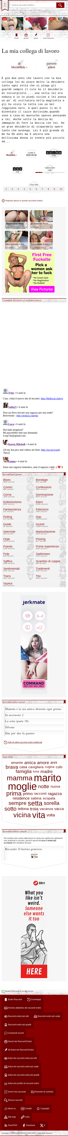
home (16, 38)
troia (34, 809)
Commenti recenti (15, 1033)
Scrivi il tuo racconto (16, 1092)
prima (14, 793)
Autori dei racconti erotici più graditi (23, 1075)
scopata (49, 798)
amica (30, 763)
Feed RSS (12, 1125)
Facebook (30, 1125)
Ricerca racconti (14, 1100)
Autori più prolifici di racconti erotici (23, 1083)
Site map (11, 1117)
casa (23, 767)
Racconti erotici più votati (48, 1016)
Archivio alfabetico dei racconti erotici (24, 1008)
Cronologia (35, 999)
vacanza (46, 808)
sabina (36, 798)
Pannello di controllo (43, 1092)
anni (53, 762)
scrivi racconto (48, 38)
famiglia (24, 771)
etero (51, 67)
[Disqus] (34, 344)
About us (11, 1108)
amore (43, 763)
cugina (49, 767)
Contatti (28, 1108)
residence (21, 798)
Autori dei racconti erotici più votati (22, 1066)
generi (26, 38)
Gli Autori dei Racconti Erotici (20, 1050)
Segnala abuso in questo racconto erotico (24, 201)
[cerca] (60, 5)
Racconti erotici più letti (18, 1016)
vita (38, 815)
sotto (10, 808)
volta (51, 815)
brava (12, 767)
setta (35, 803)
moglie (22, 786)
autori (36, 38)
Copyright (44, 1108)
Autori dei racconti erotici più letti (22, 1058)
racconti (40, 793)
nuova (55, 786)
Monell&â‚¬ (19, 67)
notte (43, 786)
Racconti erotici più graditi (19, 1024)
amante (17, 762)
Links (27, 1117)
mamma (20, 778)
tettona (23, 809)
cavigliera (36, 767)
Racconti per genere (12, 474)
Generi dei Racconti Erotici (19, 1041)
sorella (51, 803)
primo (28, 793)
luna (36, 771)
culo (59, 767)
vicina (22, 815)
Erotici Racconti (14, 999)
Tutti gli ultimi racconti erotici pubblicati (24, 742)
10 (61, 189)
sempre (17, 803)
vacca (59, 809)
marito (47, 778)
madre (46, 772)
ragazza (55, 793)
